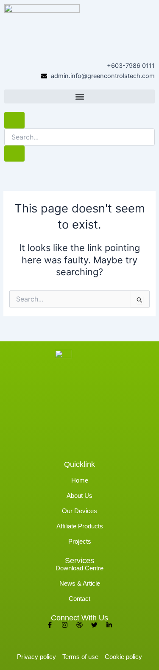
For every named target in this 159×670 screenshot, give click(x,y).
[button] (79, 96)
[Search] (14, 153)
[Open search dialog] (14, 120)
